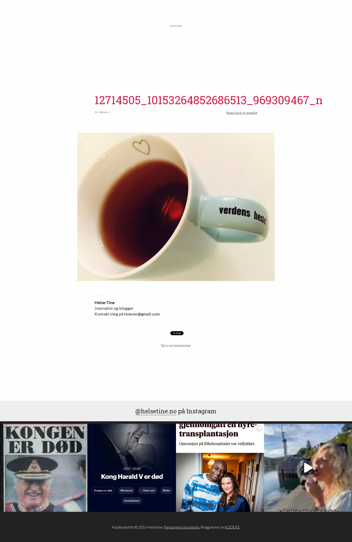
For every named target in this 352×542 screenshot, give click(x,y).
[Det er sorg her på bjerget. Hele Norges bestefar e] (44, 468)
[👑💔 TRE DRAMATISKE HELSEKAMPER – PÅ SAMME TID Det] (220, 468)
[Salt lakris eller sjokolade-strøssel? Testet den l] (308, 468)
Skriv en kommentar (176, 345)
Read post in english (241, 113)
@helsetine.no (156, 411)
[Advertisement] (176, 56)
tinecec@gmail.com (142, 313)
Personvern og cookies (181, 527)
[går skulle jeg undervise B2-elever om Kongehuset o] (132, 468)
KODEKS (232, 527)
